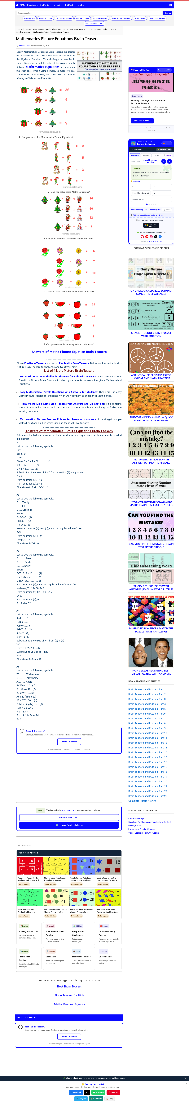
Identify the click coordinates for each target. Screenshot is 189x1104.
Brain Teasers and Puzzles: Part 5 (147, 708)
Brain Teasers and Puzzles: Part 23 (147, 796)
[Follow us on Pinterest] (142, 236)
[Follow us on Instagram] (151, 236)
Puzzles (31, 5)
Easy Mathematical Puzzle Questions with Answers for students (58, 392)
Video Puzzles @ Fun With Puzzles (143, 833)
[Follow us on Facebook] (160, 236)
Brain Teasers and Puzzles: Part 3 (147, 699)
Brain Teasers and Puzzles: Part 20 (147, 781)
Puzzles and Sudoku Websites (141, 829)
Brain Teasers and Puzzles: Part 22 (147, 791)
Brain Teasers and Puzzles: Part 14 (147, 752)
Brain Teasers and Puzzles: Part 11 (147, 737)
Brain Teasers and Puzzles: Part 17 (147, 766)
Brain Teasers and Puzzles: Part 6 (147, 713)
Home (22, 5)
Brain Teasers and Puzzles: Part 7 (147, 718)
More (81, 5)
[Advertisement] (69, 777)
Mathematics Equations (42, 67)
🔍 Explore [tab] (167, 155)
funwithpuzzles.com (155, 241)
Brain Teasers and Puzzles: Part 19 (147, 776)
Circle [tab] (157, 155)
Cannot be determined (140, 193)
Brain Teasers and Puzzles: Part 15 (147, 757)
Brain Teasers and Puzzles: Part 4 (147, 704)
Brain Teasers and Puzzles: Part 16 (147, 762)
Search (168, 13)
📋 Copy (109, 1099)
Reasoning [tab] (135, 155)
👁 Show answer (138, 199)
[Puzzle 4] (153, 204)
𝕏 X (87, 1092)
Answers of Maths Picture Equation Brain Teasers (69, 352)
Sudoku (44, 5)
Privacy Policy (134, 826)
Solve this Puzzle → (142, 121)
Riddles (68, 5)
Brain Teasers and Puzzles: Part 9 (147, 728)
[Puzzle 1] (147, 204)
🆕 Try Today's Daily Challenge (69, 825)
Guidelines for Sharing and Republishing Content (149, 822)
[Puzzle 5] (155, 204)
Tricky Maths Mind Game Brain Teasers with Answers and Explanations (62, 403)
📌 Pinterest (113, 1092)
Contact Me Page (136, 818)
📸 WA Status (96, 1099)
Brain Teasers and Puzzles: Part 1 (147, 689)
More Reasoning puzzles (139, 210)
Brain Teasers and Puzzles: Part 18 (147, 771)
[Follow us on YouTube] (146, 236)
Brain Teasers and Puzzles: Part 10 (147, 733)
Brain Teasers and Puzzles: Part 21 (147, 786)
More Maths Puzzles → (69, 817)
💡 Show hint (135, 181)
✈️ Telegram (81, 1099)
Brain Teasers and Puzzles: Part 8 (147, 723)
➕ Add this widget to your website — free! (147, 215)
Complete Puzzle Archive (142, 800)
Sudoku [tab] (146, 155)
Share (168, 210)
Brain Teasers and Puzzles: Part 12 (147, 742)
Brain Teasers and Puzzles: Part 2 (147, 694)
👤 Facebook (76, 1092)
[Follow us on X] (155, 236)
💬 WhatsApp (98, 1092)
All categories (155, 210)
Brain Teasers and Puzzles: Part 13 (147, 747)
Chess (57, 5)
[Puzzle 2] (149, 204)
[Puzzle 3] (151, 204)
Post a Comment (69, 742)
